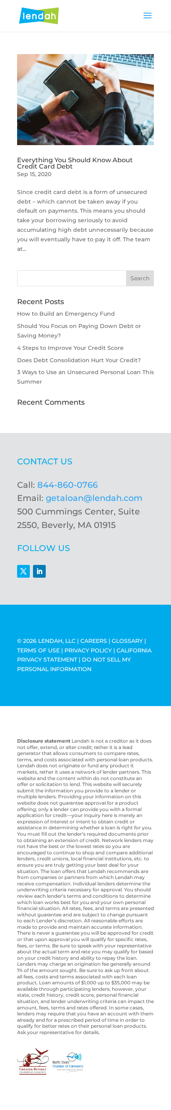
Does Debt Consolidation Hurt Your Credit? (79, 360)
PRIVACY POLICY (88, 650)
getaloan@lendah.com (94, 498)
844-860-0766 (67, 485)
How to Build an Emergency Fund (66, 313)
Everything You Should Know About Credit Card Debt (75, 163)
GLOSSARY (127, 640)
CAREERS (93, 640)
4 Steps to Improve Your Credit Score (70, 347)
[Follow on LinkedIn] (39, 571)
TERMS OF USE (38, 650)
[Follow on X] (23, 571)
